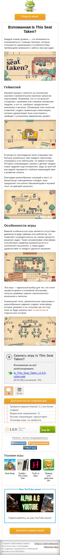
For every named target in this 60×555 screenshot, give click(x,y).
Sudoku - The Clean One (23, 475)
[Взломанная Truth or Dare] (35, 465)
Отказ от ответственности (46, 543)
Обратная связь (51, 547)
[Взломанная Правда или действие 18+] (48, 465)
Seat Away (10, 473)
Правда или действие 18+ (48, 477)
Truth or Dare (35, 474)
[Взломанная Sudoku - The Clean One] (22, 465)
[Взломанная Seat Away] (10, 465)
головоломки (39, 310)
